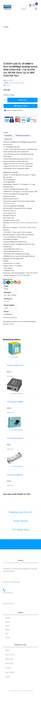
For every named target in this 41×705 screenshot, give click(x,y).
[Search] (36, 9)
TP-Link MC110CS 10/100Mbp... (15, 402)
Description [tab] (8, 135)
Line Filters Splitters (17, 393)
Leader (6, 308)
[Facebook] (4, 282)
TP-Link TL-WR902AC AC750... (15, 365)
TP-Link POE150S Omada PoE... (15, 438)
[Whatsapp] (11, 282)
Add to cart (22, 100)
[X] (8, 282)
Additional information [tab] (23, 135)
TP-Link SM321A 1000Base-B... (15, 475)
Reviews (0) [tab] (8, 139)
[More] (19, 282)
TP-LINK (6, 301)
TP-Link (8, 85)
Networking (21, 83)
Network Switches (13, 83)
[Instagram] (15, 282)
